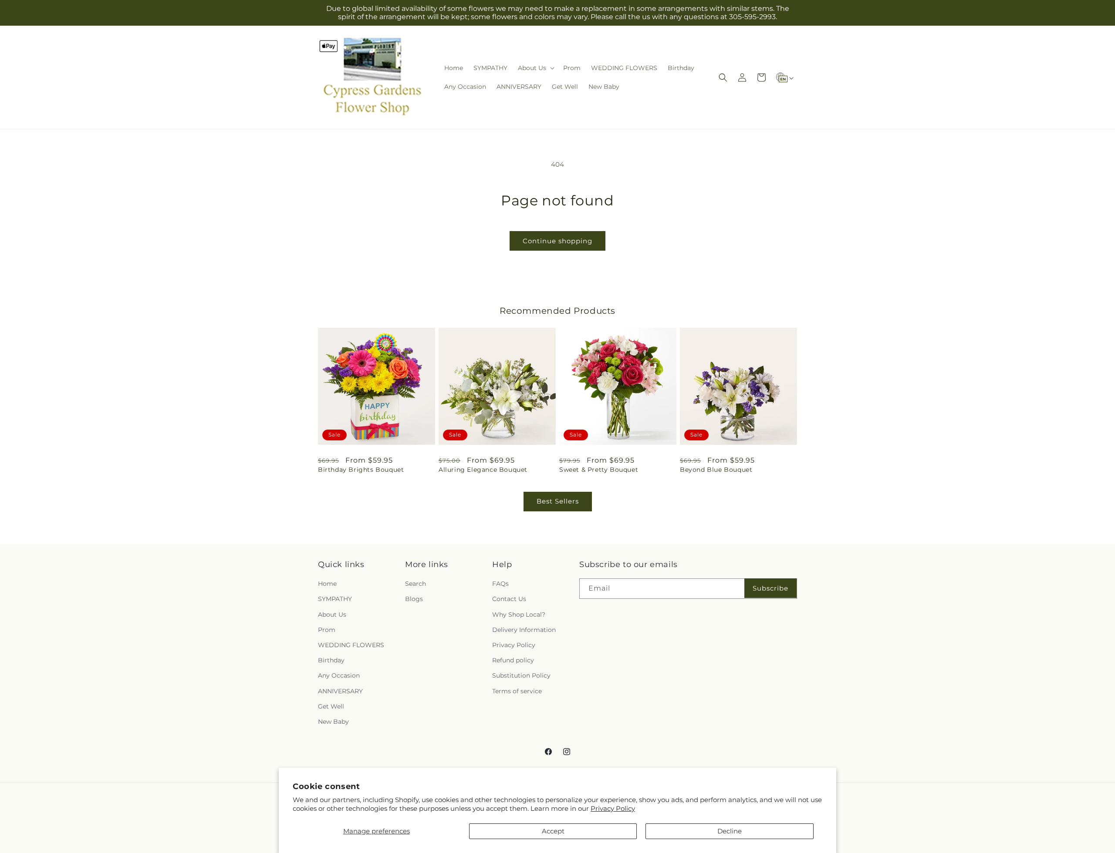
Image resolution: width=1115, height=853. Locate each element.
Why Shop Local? (518, 614)
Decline (729, 831)
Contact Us (509, 599)
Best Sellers (558, 501)
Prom (326, 630)
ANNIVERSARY (340, 691)
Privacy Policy (613, 808)
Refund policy (513, 660)
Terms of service (517, 691)
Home (327, 584)
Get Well (331, 706)
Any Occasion (339, 675)
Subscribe (770, 588)
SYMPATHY (335, 599)
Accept (553, 831)
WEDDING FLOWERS (351, 645)
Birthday (331, 660)
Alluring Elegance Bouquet (483, 470)
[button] (535, 68)
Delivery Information (524, 630)
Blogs (414, 599)
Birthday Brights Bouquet (361, 470)
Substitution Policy (521, 675)
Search (415, 584)
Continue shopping (557, 241)
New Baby (333, 721)
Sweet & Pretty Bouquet (598, 470)
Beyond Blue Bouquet (716, 470)
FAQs (500, 584)
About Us (332, 614)
